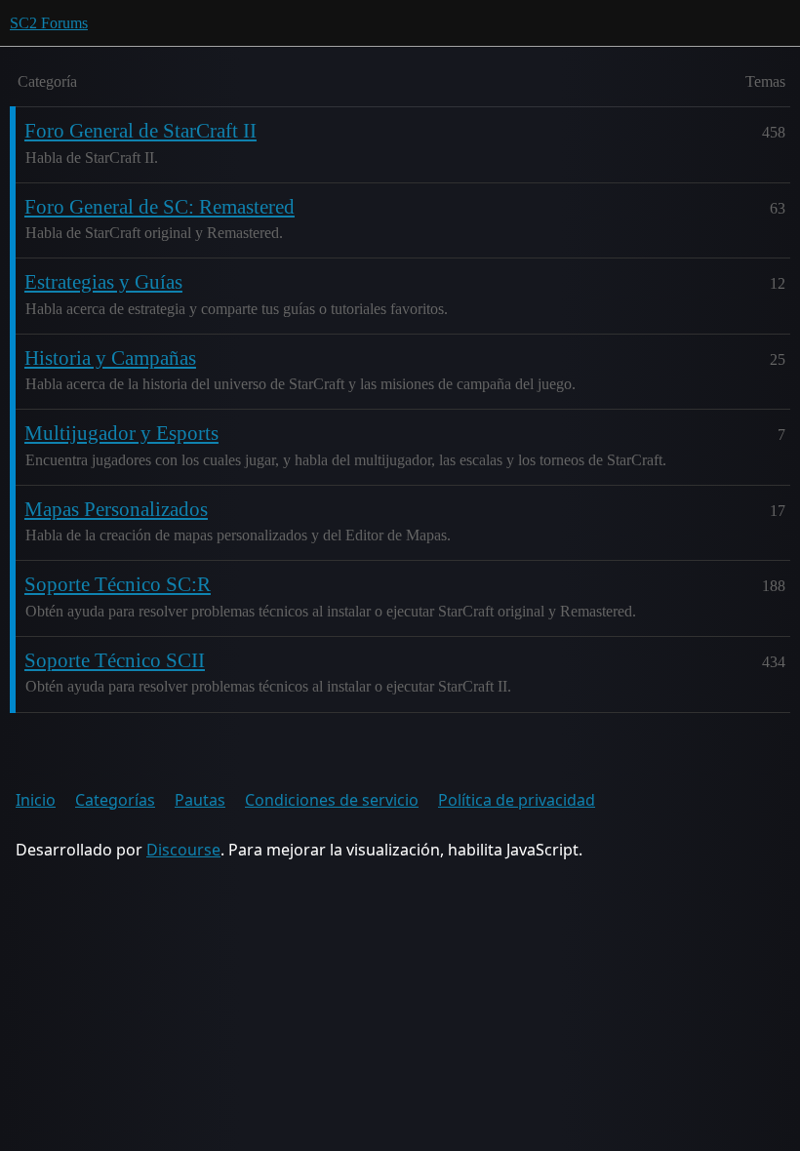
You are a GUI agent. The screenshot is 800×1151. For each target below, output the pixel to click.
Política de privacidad (516, 800)
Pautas (200, 800)
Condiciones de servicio (332, 800)
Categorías (115, 800)
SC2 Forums (49, 23)
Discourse (183, 849)
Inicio (36, 800)
